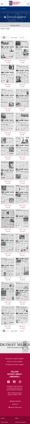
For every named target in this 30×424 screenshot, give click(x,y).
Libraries (3, 8)
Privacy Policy (4, 422)
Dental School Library (14, 361)
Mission (3, 418)
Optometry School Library (15, 364)
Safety (16, 418)
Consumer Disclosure (20, 422)
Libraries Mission (15, 401)
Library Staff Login (15, 407)
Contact (15, 404)
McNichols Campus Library (15, 358)
